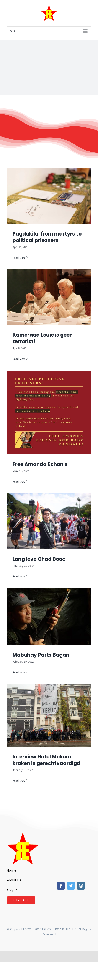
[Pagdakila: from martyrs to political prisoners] (49, 196)
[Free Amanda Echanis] (49, 412)
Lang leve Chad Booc (39, 559)
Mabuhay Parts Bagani (42, 654)
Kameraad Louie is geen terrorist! (43, 338)
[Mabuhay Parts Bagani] (49, 616)
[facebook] (61, 886)
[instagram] (81, 886)
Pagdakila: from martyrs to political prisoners (47, 237)
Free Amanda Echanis (40, 464)
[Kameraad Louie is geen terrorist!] (49, 297)
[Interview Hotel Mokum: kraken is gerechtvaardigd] (49, 715)
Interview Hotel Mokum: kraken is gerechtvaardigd (46, 760)
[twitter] (71, 886)
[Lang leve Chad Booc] (49, 521)
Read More (19, 258)
